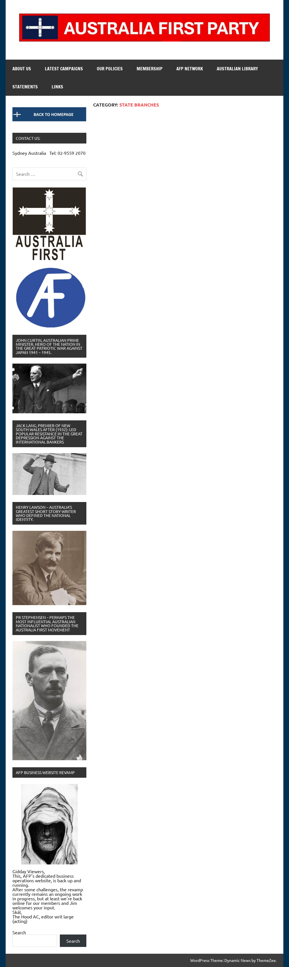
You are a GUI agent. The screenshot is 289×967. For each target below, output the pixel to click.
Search (19, 932)
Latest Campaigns (64, 69)
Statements (25, 87)
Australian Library (237, 69)
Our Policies (110, 69)
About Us (21, 69)
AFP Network (189, 69)
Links (57, 87)
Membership (150, 69)
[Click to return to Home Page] (49, 114)
